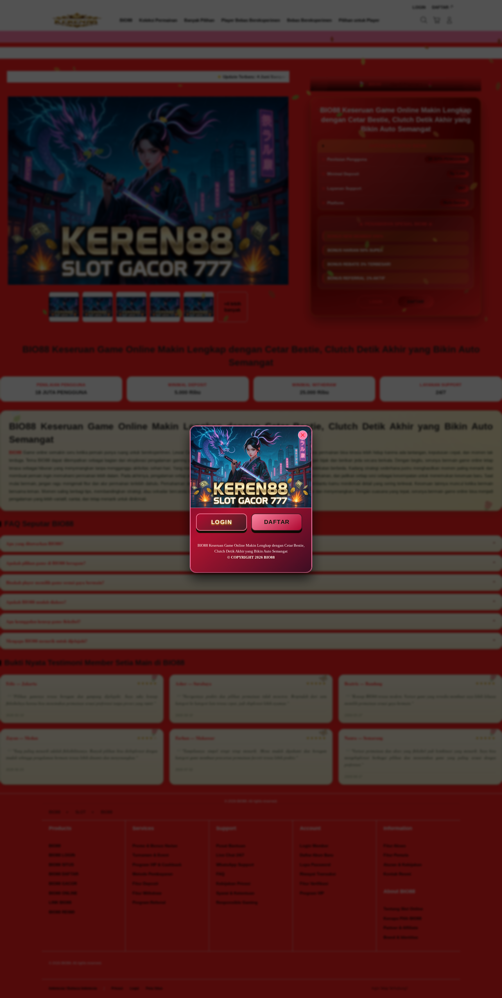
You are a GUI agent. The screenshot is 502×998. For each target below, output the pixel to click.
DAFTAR (277, 522)
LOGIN (221, 522)
